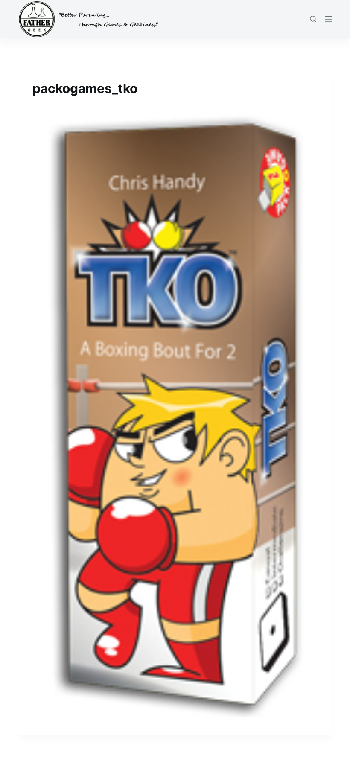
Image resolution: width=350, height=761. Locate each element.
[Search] (313, 19)
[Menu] (328, 19)
